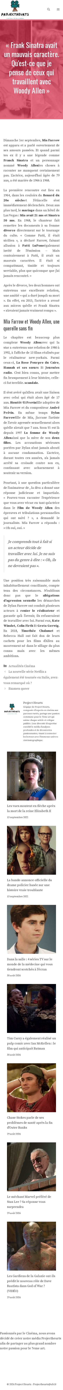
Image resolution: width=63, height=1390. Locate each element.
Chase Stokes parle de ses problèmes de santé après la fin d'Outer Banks (29, 1123)
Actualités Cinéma (22, 666)
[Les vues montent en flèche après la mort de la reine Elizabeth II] (31, 798)
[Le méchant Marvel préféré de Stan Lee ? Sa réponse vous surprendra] (31, 1189)
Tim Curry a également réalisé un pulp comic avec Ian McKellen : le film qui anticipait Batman (31, 1043)
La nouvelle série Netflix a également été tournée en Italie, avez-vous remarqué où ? (31, 677)
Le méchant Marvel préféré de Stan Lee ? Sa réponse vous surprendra (29, 1202)
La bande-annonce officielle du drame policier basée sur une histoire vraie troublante (29, 885)
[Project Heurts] (15, 9)
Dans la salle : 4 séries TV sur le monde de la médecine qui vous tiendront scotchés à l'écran (29, 964)
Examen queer (19, 689)
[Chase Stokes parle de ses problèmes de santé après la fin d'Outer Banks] (31, 1109)
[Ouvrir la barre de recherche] (48, 9)
